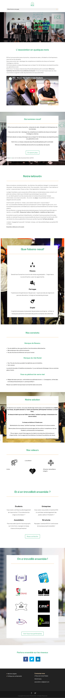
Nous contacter (32, 536)
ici (11, 158)
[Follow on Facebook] (25, 659)
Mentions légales (12, 673)
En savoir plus (33, 153)
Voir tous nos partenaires (32, 634)
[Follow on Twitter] (31, 659)
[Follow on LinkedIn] (38, 659)
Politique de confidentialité (15, 676)
